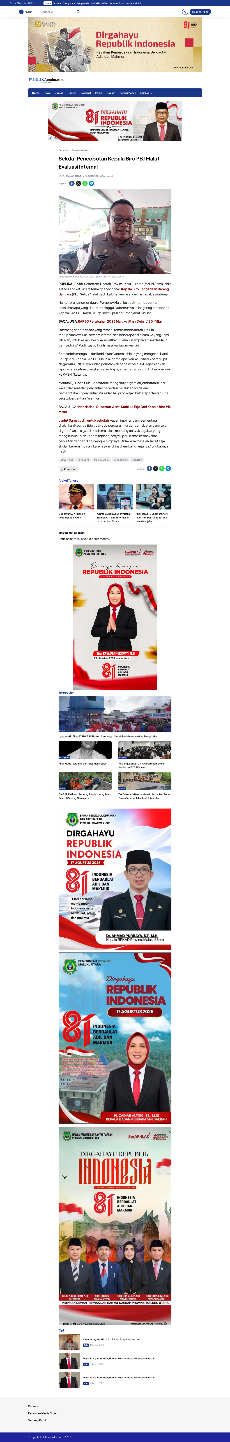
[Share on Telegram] (91, 183)
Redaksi (33, 1406)
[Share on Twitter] (78, 183)
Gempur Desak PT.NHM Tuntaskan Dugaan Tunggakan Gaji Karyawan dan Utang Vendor (97, 3)
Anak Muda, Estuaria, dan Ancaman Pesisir (83, 763)
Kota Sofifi (83, 459)
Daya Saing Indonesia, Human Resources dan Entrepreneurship (119, 1358)
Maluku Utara (101, 459)
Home (35, 92)
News (47, 92)
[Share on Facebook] (72, 183)
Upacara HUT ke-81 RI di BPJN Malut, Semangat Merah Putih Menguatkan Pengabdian (108, 736)
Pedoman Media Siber (42, 1413)
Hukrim (72, 92)
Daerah (59, 92)
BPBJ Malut (67, 459)
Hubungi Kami (200, 11)
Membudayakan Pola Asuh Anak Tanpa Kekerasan (111, 1339)
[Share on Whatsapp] (85, 183)
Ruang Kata (64, 757)
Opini (86, 1345)
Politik (98, 92)
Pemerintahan (127, 92)
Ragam (111, 92)
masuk (78, 539)
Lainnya (145, 92)
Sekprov (137, 459)
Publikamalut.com (52, 1437)
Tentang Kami (37, 1420)
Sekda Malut (121, 459)
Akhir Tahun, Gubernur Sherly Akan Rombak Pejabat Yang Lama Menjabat (152, 517)
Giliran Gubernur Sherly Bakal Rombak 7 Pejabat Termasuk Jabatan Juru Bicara (113, 517)
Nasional (85, 92)
